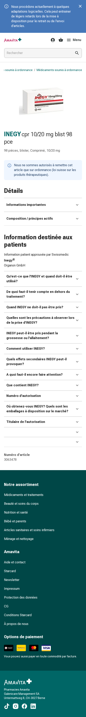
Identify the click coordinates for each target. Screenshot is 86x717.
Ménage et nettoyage (19, 539)
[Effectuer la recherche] (77, 53)
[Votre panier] (61, 40)
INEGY (12, 134)
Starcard (10, 571)
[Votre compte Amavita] (51, 40)
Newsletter (11, 580)
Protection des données (20, 597)
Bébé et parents (15, 521)
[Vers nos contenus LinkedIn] (33, 706)
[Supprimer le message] (80, 6)
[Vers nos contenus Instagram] (15, 706)
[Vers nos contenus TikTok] (7, 706)
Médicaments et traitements (23, 495)
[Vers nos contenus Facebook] (24, 706)
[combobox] (37, 53)
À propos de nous (16, 624)
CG (6, 606)
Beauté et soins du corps (21, 504)
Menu (77, 40)
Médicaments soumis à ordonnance (59, 70)
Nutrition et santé (16, 512)
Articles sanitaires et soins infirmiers (29, 530)
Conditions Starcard (18, 615)
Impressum (12, 589)
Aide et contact (14, 562)
